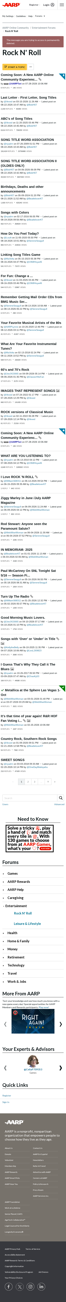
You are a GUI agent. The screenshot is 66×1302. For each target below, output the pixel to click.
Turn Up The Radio (15, 596)
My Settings (7, 16)
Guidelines (21, 16)
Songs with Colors (15, 212)
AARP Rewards (19, 881)
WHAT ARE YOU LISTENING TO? (26, 456)
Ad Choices (43, 1272)
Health (12, 933)
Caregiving (16, 898)
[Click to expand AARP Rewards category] (4, 882)
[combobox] (33, 798)
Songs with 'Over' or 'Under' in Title (28, 639)
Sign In (5, 1102)
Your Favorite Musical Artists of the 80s (31, 323)
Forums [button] (38, 16)
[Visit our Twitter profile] (20, 1287)
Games (13, 873)
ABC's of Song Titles (16, 118)
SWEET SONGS (13, 760)
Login (46, 4)
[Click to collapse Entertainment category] (3, 906)
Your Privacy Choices (14, 1278)
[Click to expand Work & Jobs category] (4, 981)
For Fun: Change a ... (17, 276)
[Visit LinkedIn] (41, 1287)
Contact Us (37, 1148)
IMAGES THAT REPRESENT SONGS (28, 390)
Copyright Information (14, 1266)
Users (5, 804)
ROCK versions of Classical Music (27, 412)
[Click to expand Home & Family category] (4, 941)
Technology (16, 965)
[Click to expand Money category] (4, 949)
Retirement (16, 957)
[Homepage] (11, 4)
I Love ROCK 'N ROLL (18, 477)
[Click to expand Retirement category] (4, 957)
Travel (12, 973)
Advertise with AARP (42, 1172)
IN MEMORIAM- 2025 (16, 549)
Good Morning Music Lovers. (23, 617)
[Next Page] (54, 782)
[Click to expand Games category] (4, 873)
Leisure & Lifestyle (27, 924)
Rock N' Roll (23, 913)
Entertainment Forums (44, 27)
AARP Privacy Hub (12, 1249)
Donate (8, 1154)
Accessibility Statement (15, 1255)
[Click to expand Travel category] (4, 973)
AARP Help (16, 889)
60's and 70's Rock (15, 369)
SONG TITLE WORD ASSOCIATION (27, 139)
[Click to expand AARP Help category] (4, 890)
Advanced (59, 804)
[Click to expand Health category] (4, 933)
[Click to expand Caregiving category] (4, 898)
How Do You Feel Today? (20, 233)
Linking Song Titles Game (20, 254)
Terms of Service (33, 1249)
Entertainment (16, 906)
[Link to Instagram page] (31, 1287)
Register (6, 1095)
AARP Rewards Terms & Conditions (20, 1260)
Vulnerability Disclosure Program (19, 1272)
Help (30, 16)
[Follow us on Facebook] (9, 1287)
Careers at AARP (40, 1178)
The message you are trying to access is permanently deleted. (33, 42)
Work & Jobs (17, 981)
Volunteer (9, 1160)
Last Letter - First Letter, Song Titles (28, 97)
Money (13, 949)
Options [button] (30, 67)
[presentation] (5, 1023)
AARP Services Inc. (41, 1196)
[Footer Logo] (33, 1122)
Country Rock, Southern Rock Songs (29, 739)
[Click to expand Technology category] (4, 965)
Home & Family (18, 941)
